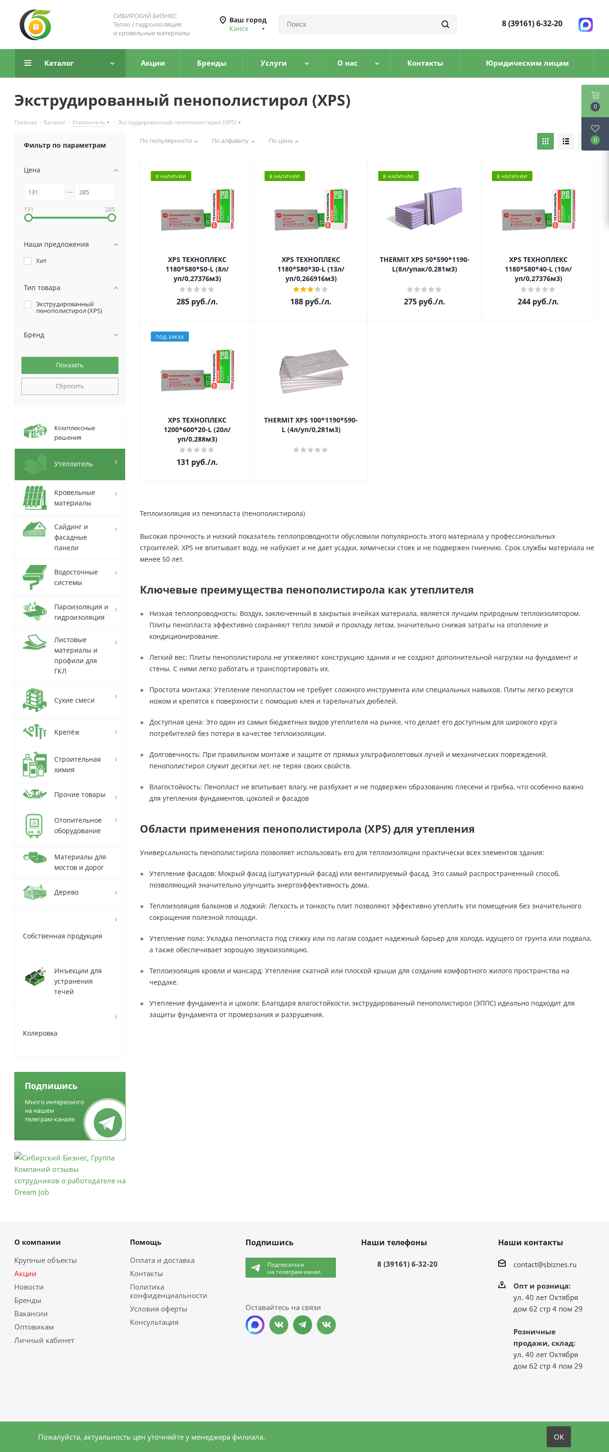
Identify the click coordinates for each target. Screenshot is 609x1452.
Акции (25, 1273)
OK (559, 1437)
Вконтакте (278, 1324)
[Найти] (445, 24)
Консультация (154, 1322)
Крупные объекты (45, 1260)
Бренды (27, 1300)
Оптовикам (34, 1326)
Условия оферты (158, 1308)
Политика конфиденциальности (168, 1291)
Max (255, 1324)
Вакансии (31, 1313)
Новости (29, 1286)
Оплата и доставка (162, 1260)
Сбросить (70, 386)
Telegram (302, 1324)
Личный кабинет (44, 1340)
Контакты (146, 1273)
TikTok (326, 1324)
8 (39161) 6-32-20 (532, 23)
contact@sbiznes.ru (545, 1264)
